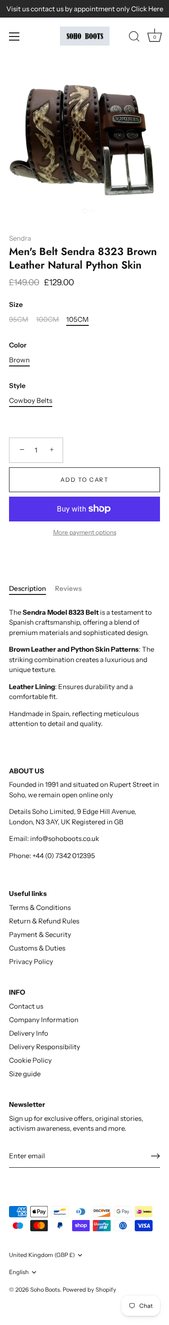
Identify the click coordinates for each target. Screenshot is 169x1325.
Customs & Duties (37, 948)
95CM (18, 319)
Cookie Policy (30, 1060)
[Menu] (14, 36)
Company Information (43, 1019)
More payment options (84, 532)
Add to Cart (84, 479)
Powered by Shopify (89, 1289)
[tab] (32, 589)
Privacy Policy (31, 961)
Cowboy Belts (30, 401)
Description (27, 588)
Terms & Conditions (40, 907)
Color (18, 345)
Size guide (25, 1073)
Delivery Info (28, 1033)
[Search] (134, 38)
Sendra (20, 238)
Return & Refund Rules (44, 921)
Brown (19, 360)
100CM (47, 319)
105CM (77, 319)
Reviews (68, 588)
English (19, 1272)
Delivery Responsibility (44, 1046)
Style (17, 386)
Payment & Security (40, 934)
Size (16, 305)
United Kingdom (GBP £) (42, 1255)
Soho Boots (45, 1289)
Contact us (26, 1006)
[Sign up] (155, 1156)
